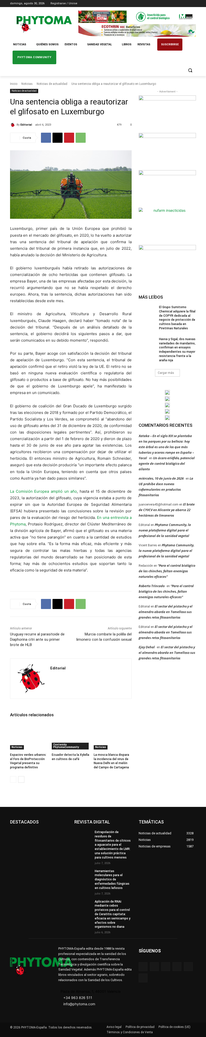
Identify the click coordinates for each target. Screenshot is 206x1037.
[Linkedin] (179, 4)
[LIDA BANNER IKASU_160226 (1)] (167, 263)
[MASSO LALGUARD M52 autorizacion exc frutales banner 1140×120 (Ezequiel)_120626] (137, 17)
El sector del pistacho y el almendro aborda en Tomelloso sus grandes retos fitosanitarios (165, 612)
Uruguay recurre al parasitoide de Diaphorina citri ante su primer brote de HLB (37, 639)
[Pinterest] (69, 138)
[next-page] (21, 779)
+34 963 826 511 (77, 997)
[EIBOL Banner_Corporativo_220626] (167, 405)
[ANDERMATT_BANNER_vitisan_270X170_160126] (167, 392)
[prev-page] (13, 779)
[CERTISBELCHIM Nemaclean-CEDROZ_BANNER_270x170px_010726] (167, 113)
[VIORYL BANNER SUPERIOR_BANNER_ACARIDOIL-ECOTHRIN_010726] (137, 30)
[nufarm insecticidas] (167, 226)
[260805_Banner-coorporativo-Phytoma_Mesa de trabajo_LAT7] (167, 398)
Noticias (27, 84)
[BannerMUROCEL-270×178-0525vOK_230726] (167, 411)
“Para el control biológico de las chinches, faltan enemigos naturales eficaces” (167, 571)
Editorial (26, 124)
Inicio (13, 84)
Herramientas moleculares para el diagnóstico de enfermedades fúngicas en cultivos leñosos (112, 879)
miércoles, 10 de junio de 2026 (161, 478)
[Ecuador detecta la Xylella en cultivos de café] (71, 736)
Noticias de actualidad (52, 84)
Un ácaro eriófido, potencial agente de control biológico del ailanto (167, 463)
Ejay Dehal (147, 647)
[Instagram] (172, 4)
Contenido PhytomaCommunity (66, 745)
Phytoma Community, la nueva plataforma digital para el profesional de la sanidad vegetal (165, 530)
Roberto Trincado (152, 586)
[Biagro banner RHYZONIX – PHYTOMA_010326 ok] (167, 417)
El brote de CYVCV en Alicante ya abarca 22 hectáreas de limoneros (167, 510)
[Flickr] (154, 966)
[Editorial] (13, 124)
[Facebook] (165, 4)
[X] (186, 4)
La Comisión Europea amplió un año (43, 491)
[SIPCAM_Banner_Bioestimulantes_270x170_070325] (167, 188)
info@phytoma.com (79, 1004)
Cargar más (166, 373)
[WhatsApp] (81, 138)
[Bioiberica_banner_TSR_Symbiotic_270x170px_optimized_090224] (167, 151)
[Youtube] (193, 4)
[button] (190, 70)
